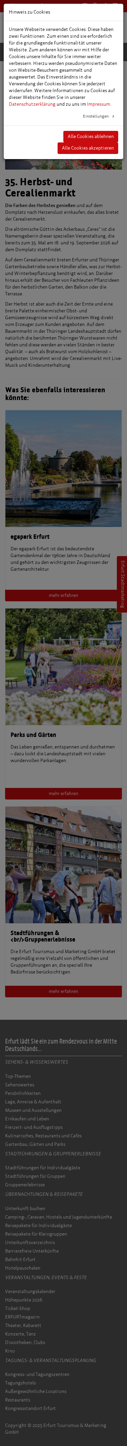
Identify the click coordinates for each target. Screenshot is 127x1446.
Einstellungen (96, 116)
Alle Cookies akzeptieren (88, 148)
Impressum (98, 104)
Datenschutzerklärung (32, 104)
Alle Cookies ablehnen (91, 136)
